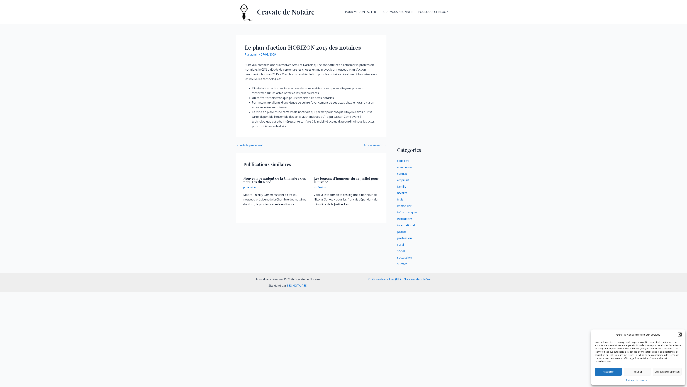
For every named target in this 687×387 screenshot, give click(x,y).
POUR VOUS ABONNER (397, 12)
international (406, 225)
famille (401, 186)
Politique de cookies (636, 380)
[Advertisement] (424, 89)
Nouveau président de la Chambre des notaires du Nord (274, 180)
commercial (404, 167)
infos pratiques (407, 212)
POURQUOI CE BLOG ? (433, 12)
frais (400, 199)
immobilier (404, 206)
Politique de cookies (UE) (384, 279)
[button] (680, 334)
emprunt (403, 180)
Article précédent (250, 145)
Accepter (608, 371)
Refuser (637, 371)
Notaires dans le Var (417, 279)
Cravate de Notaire (286, 11)
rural (400, 245)
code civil (403, 161)
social (401, 251)
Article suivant (375, 145)
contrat (402, 174)
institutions (405, 219)
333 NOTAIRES (297, 286)
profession (249, 187)
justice (401, 232)
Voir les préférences (667, 371)
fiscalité (402, 193)
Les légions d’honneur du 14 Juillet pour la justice (346, 180)
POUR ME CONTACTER (360, 12)
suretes (402, 264)
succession (404, 257)
